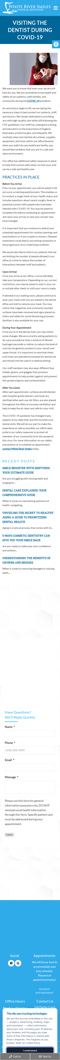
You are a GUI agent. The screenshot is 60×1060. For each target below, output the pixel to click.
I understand (30, 1050)
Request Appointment (45, 991)
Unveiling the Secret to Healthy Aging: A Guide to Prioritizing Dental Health (28, 517)
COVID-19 (33, 100)
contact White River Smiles (17, 448)
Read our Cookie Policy (28, 1042)
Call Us (16, 1056)
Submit (9, 835)
